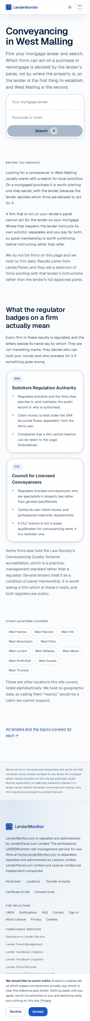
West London (18, 651)
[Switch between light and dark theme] (70, 7)
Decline (16, 1012)
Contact (58, 912)
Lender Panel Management (24, 944)
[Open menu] (80, 7)
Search (45, 130)
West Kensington (21, 641)
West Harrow (18, 632)
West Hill (67, 632)
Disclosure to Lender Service (25, 937)
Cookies (51, 919)
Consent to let (44, 892)
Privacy (36, 919)
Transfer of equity (58, 881)
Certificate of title (18, 892)
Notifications (28, 912)
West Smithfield (20, 661)
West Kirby (48, 641)
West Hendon (44, 632)
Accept (38, 1012)
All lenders (13, 881)
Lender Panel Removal (21, 967)
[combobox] (45, 102)
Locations (33, 881)
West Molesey (45, 651)
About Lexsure (16, 919)
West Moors (70, 651)
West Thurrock (19, 670)
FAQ (45, 912)
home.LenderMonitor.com (37, 854)
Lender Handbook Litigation (24, 952)
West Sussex (48, 661)
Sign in (74, 912)
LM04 (10, 912)
